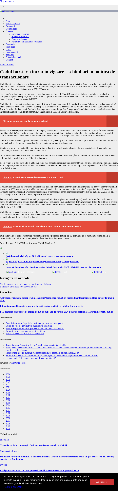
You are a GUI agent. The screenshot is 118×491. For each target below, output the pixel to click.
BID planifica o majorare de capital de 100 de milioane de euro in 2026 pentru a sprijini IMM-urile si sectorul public (56, 312)
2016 (8, 400)
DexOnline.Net (18, 363)
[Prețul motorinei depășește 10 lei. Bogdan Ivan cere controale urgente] (62, 253)
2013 (8, 408)
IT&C (8, 49)
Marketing (10, 54)
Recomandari (12, 52)
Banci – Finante (13, 23)
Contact (9, 60)
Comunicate (11, 29)
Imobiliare (10, 47)
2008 (8, 418)
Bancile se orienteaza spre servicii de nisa (18, 286)
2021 (8, 387)
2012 (8, 410)
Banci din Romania (20, 36)
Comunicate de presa (9, 451)
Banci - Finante (7, 64)
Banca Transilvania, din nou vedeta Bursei (25, 333)
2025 (8, 377)
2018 (8, 395)
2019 (8, 392)
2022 (8, 384)
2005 (8, 426)
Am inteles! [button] (101, 482)
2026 (8, 374)
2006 (8, 423)
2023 (8, 382)
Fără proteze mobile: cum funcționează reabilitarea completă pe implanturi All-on (42, 353)
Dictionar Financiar (20, 34)
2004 (8, 428)
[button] (23, 487)
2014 (8, 405)
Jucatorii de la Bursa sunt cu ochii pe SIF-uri (26, 331)
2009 (8, 415)
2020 (8, 390)
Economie (10, 44)
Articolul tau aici (13, 57)
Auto (8, 21)
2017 (8, 397)
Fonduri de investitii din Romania (27, 41)
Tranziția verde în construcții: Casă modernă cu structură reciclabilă (36, 345)
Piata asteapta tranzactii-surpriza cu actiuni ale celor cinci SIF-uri (35, 328)
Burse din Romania (20, 39)
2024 (8, 379)
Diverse (9, 31)
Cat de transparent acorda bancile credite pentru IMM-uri (26, 284)
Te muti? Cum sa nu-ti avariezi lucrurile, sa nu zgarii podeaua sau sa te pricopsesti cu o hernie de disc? (52, 355)
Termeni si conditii (13, 487)
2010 (8, 413)
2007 (8, 421)
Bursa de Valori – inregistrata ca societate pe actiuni (29, 326)
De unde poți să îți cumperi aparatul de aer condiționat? (31, 358)
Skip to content (7, 1)
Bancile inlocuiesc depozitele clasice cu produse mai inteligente (34, 323)
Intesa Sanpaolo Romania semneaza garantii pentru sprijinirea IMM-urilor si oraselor (42, 306)
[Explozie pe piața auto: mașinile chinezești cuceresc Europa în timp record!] (62, 258)
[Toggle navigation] (1, 14)
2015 (8, 402)
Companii (10, 26)
